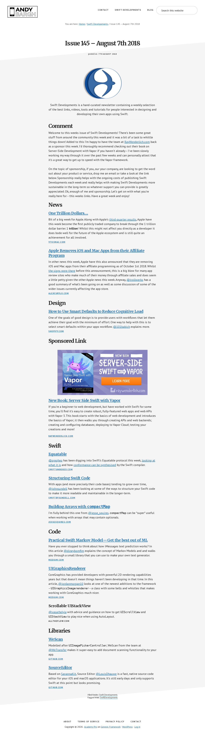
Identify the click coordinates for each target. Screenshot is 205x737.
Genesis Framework (111, 726)
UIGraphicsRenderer (67, 568)
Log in (137, 726)
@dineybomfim (74, 551)
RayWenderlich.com (137, 142)
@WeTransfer (57, 650)
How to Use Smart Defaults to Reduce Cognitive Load (95, 311)
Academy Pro (90, 726)
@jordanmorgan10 (70, 584)
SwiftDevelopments (109, 697)
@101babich (121, 327)
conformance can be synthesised (95, 465)
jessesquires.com (59, 522)
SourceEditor (60, 667)
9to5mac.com (56, 242)
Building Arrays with (79, 506)
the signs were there (61, 271)
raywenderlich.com (60, 436)
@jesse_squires (98, 513)
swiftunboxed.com (60, 469)
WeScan (55, 639)
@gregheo (55, 460)
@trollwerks (135, 280)
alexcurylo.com (58, 293)
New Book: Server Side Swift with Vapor (84, 400)
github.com (55, 659)
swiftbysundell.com (61, 497)
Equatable (57, 454)
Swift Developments (108, 694)
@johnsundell (57, 489)
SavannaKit (68, 674)
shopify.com (56, 331)
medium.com (56, 559)
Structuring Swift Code (69, 478)
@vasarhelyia (57, 612)
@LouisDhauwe (106, 674)
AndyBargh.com (23, 12)
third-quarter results (122, 219)
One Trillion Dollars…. (68, 213)
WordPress (127, 726)
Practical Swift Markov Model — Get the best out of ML (98, 540)
